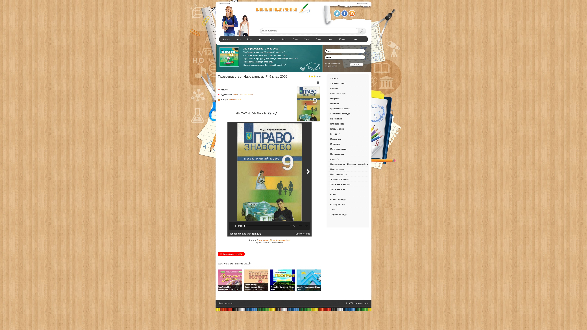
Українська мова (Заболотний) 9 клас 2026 (228, 288)
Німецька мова (337, 154)
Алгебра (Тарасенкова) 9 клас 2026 (308, 288)
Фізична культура (338, 199)
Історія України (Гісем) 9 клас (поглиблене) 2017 (265, 55)
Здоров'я (334, 159)
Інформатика (336, 119)
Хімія (332, 210)
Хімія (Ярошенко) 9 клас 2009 (260, 48)
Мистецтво (335, 144)
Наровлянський (234, 100)
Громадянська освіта (340, 109)
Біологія (334, 89)
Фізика (333, 194)
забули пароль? (331, 63)
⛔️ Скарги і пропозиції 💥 (231, 254)
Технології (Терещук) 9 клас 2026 (258, 62)
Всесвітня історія (338, 94)
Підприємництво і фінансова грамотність (349, 164)
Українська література (340, 184)
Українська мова (337, 189)
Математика (335, 139)
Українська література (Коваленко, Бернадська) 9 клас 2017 (270, 59)
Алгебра (334, 78)
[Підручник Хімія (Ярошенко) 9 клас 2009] (229, 66)
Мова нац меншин (338, 149)
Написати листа (225, 303)
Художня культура (338, 215)
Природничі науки (338, 174)
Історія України (337, 129)
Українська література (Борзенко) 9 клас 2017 (264, 52)
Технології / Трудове (339, 179)
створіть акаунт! (331, 66)
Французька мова (338, 205)
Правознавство (246, 95)
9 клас (235, 95)
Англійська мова (337, 83)
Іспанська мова (337, 124)
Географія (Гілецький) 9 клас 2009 (282, 288)
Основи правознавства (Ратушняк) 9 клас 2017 (264, 65)
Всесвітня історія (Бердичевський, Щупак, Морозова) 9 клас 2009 (254, 287)
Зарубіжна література (340, 114)
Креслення (335, 134)
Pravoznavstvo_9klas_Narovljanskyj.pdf (273, 240)
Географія (335, 99)
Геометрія (334, 104)
